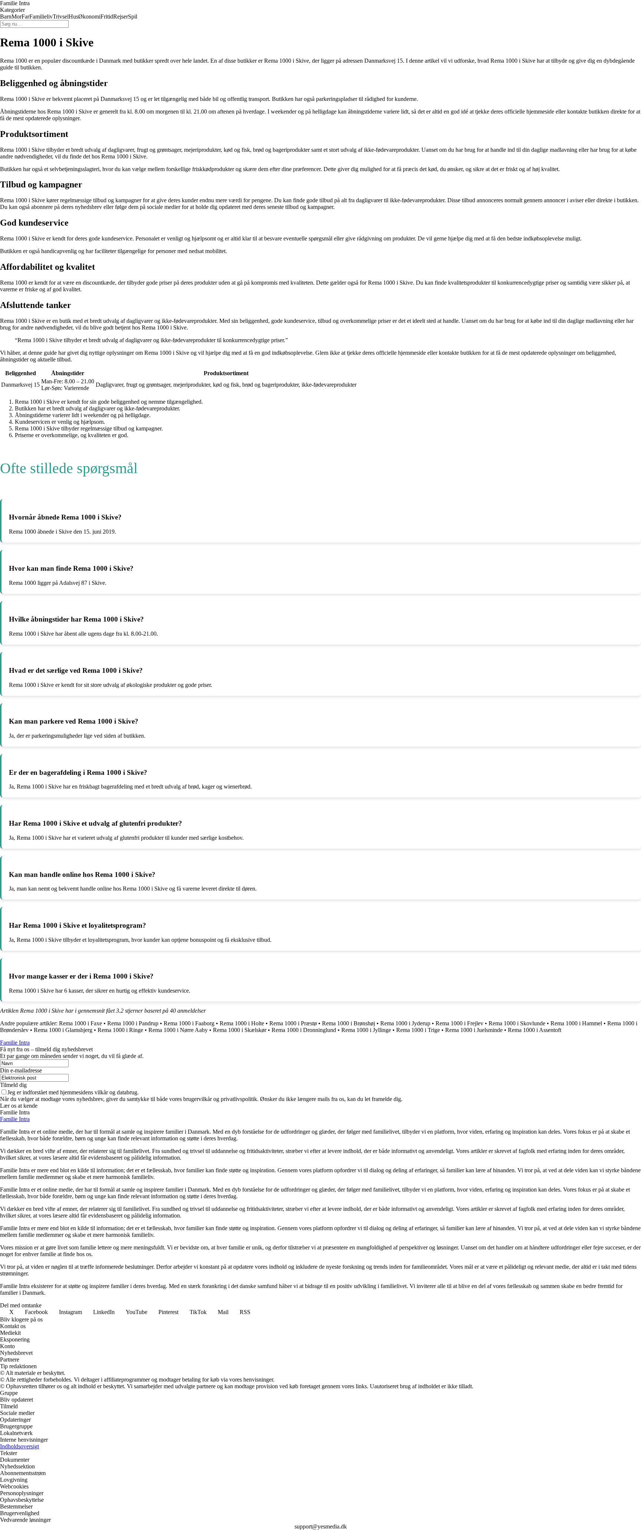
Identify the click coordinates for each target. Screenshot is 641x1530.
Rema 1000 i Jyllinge (366, 1030)
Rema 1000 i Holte (242, 1023)
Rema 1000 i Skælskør (239, 1030)
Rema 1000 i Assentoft (534, 1030)
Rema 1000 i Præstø (293, 1023)
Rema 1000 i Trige (418, 1030)
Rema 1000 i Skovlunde (517, 1023)
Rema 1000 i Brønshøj (348, 1023)
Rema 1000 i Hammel (576, 1023)
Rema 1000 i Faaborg (189, 1023)
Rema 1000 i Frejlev (459, 1023)
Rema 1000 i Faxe (80, 1023)
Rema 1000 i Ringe (120, 1030)
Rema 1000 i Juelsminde (474, 1030)
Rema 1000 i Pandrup (132, 1023)
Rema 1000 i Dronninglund (304, 1030)
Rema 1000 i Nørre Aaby (178, 1030)
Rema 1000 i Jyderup (405, 1023)
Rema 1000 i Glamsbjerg (63, 1030)
